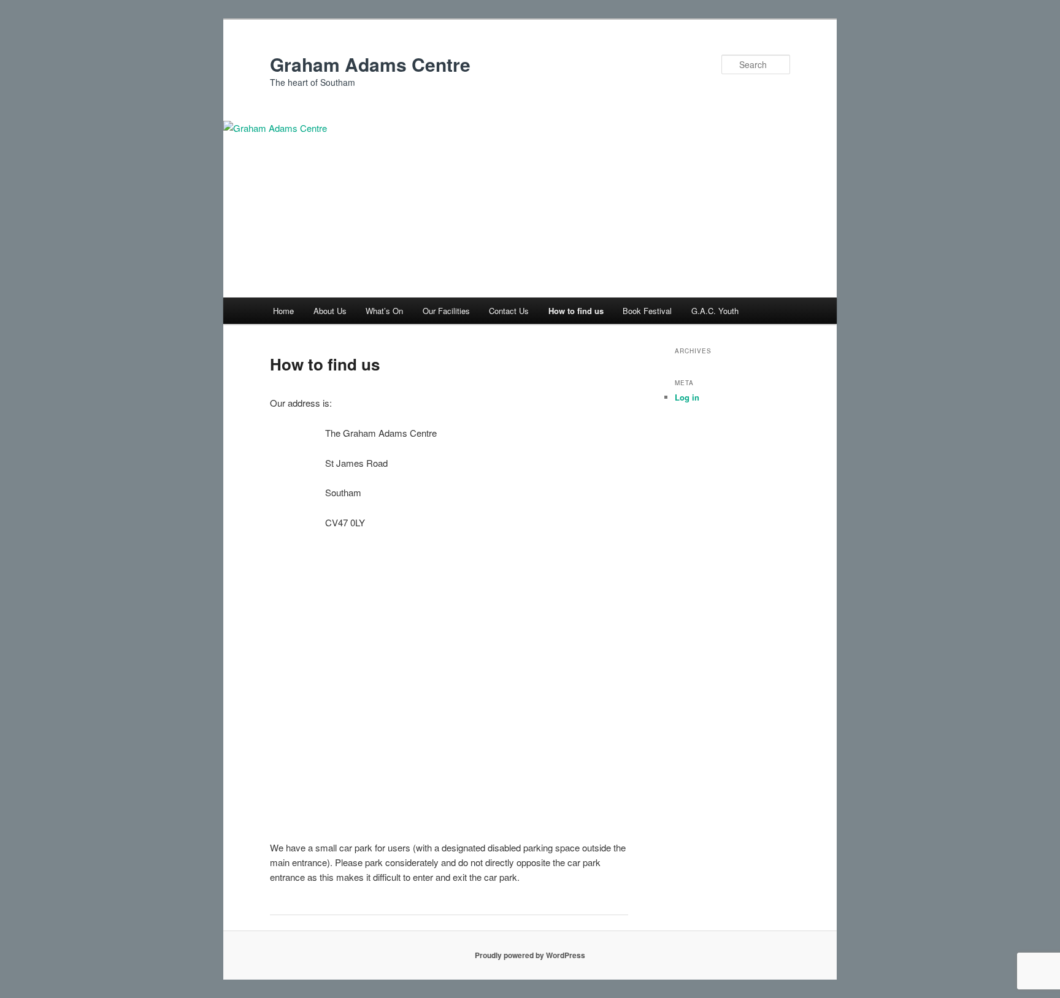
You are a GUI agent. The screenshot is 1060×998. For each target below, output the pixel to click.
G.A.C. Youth (715, 311)
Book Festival (647, 311)
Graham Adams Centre (370, 64)
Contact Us (509, 311)
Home (283, 311)
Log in (687, 397)
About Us (330, 311)
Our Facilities (446, 311)
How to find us (576, 311)
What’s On (384, 311)
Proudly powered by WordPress (530, 955)
